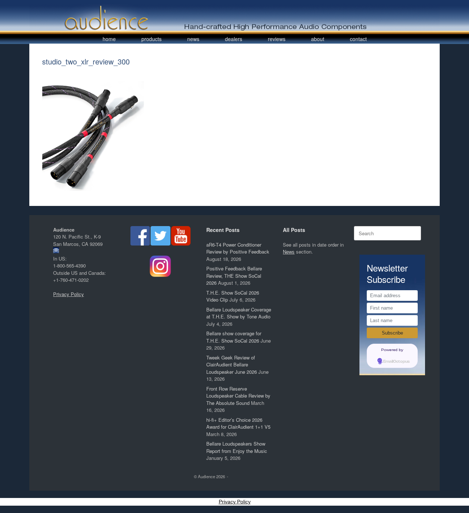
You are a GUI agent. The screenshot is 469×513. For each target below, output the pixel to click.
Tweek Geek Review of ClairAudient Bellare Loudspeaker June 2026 (231, 364)
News (289, 251)
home (109, 39)
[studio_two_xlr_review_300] (97, 188)
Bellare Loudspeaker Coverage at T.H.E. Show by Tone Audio (238, 313)
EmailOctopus (396, 361)
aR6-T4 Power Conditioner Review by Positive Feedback (237, 248)
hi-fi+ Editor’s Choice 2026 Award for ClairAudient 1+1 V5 (238, 423)
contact (358, 39)
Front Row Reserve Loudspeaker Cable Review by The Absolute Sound (238, 395)
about (317, 39)
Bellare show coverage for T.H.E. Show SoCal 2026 (233, 337)
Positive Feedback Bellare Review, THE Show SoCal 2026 (234, 275)
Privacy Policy (68, 294)
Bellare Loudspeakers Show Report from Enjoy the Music (236, 447)
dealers (233, 39)
